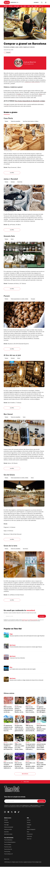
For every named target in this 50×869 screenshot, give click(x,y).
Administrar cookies (8, 834)
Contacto (6, 820)
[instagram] (5, 812)
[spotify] (15, 812)
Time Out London (7, 847)
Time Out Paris (7, 851)
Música (29, 6)
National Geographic (31, 829)
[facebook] (8, 812)
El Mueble (29, 824)
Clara (28, 831)
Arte (21, 6)
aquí (8, 104)
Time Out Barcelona (8, 840)
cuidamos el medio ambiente (32, 82)
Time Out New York (8, 849)
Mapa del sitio (6, 859)
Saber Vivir (29, 838)
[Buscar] (41, 2)
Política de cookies (8, 829)
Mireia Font (33, 62)
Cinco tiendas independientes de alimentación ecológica (30, 101)
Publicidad (6, 822)
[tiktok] (18, 812)
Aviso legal (6, 824)
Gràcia (40, 94)
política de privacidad (34, 805)
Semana (28, 822)
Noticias (5, 6)
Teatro (25, 6)
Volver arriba (26, 781)
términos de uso (26, 805)
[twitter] (11, 812)
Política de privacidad (8, 827)
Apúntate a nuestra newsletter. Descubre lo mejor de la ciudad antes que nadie (20, 612)
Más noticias (25, 773)
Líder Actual (29, 836)
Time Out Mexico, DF (8, 854)
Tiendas (35, 6)
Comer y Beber (16, 6)
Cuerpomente (29, 834)
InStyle (28, 827)
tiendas (19, 94)
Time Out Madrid (7, 844)
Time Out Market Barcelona (9, 842)
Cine (32, 6)
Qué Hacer (10, 6)
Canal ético (6, 831)
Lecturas (28, 820)
